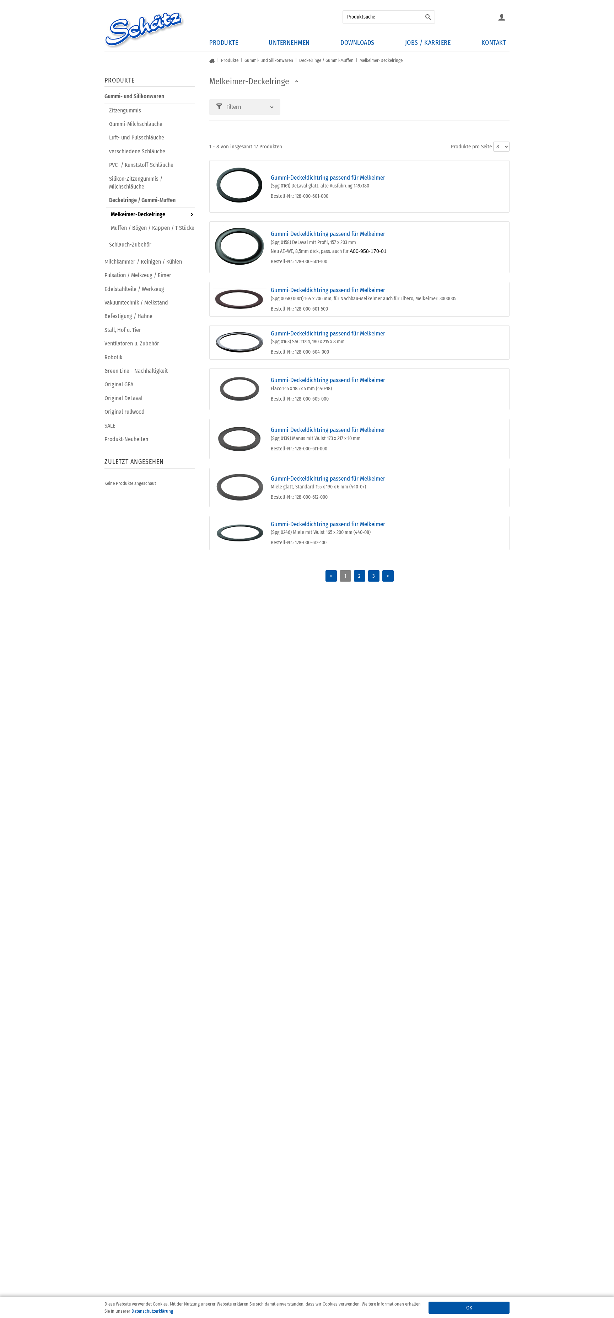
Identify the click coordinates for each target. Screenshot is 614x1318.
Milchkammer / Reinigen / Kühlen (143, 261)
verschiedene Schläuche (137, 151)
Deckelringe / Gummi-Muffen (142, 200)
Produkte (223, 43)
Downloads (357, 43)
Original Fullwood (124, 411)
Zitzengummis (125, 110)
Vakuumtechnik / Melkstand (136, 302)
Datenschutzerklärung (152, 1311)
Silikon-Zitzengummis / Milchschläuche (135, 182)
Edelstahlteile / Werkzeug (134, 289)
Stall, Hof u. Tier (122, 330)
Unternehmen (289, 43)
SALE (109, 425)
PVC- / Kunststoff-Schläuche (141, 165)
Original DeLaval (123, 398)
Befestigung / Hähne (128, 316)
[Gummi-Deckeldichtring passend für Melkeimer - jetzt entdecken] (239, 186)
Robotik (113, 357)
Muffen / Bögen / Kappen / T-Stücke (152, 227)
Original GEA (118, 384)
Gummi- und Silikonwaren (134, 96)
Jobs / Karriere (428, 43)
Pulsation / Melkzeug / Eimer (137, 275)
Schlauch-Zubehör (130, 244)
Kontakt (493, 43)
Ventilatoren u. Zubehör (131, 343)
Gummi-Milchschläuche (135, 124)
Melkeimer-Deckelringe (138, 214)
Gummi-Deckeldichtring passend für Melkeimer (328, 177)
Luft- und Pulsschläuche (136, 137)
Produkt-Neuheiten (126, 439)
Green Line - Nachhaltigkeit (136, 370)
